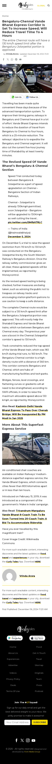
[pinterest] (16, 59)
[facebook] (3, 59)
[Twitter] (22, 740)
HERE (38, 561)
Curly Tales (12, 561)
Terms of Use (13, 691)
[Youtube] (33, 740)
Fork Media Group (32, 752)
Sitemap (39, 665)
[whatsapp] (12, 59)
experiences (20, 557)
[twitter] (8, 59)
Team (39, 679)
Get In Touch (39, 653)
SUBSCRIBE (39, 722)
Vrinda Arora (12, 54)
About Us (13, 653)
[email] (20, 59)
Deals (13, 685)
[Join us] (17, 97)
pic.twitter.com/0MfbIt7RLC (25, 222)
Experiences (13, 659)
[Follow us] (33, 97)
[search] (48, 5)
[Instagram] (27, 740)
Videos (13, 673)
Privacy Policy (13, 679)
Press (39, 685)
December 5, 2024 (19, 236)
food (43, 553)
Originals (39, 673)
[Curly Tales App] (15, 638)
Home (5, 16)
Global (41, 6)
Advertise (13, 665)
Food (39, 647)
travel (5, 557)
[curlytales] (26, 632)
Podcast (39, 691)
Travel (39, 659)
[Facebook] (16, 740)
